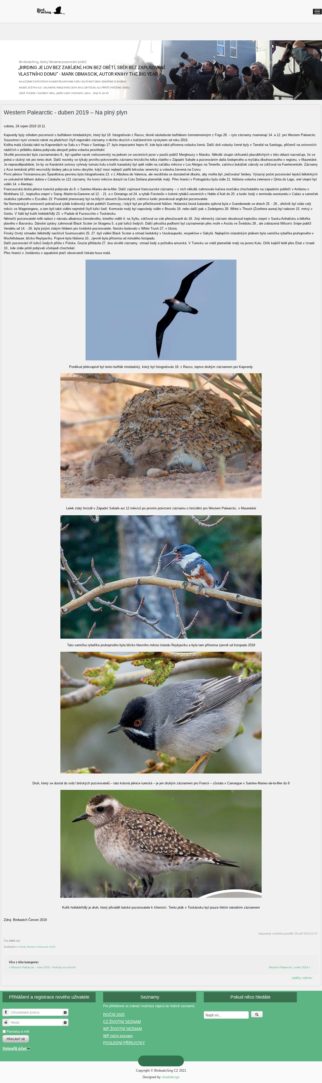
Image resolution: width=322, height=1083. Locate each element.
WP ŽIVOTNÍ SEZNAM (122, 1029)
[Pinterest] (149, 1061)
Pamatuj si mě (18, 1031)
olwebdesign (171, 1077)
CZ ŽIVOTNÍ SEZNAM (122, 1021)
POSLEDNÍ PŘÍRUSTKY (124, 1043)
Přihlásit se (16, 1039)
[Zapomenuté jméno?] (65, 1012)
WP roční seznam (118, 1036)
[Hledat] (257, 1014)
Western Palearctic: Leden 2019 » (289, 967)
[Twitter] (165, 1061)
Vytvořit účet (15, 1048)
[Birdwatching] (51, 10)
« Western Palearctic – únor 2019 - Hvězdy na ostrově (42, 967)
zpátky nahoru (302, 978)
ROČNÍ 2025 (114, 1014)
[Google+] (157, 1061)
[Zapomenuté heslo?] (65, 1022)
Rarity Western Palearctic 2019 (37, 946)
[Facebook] (173, 1061)
